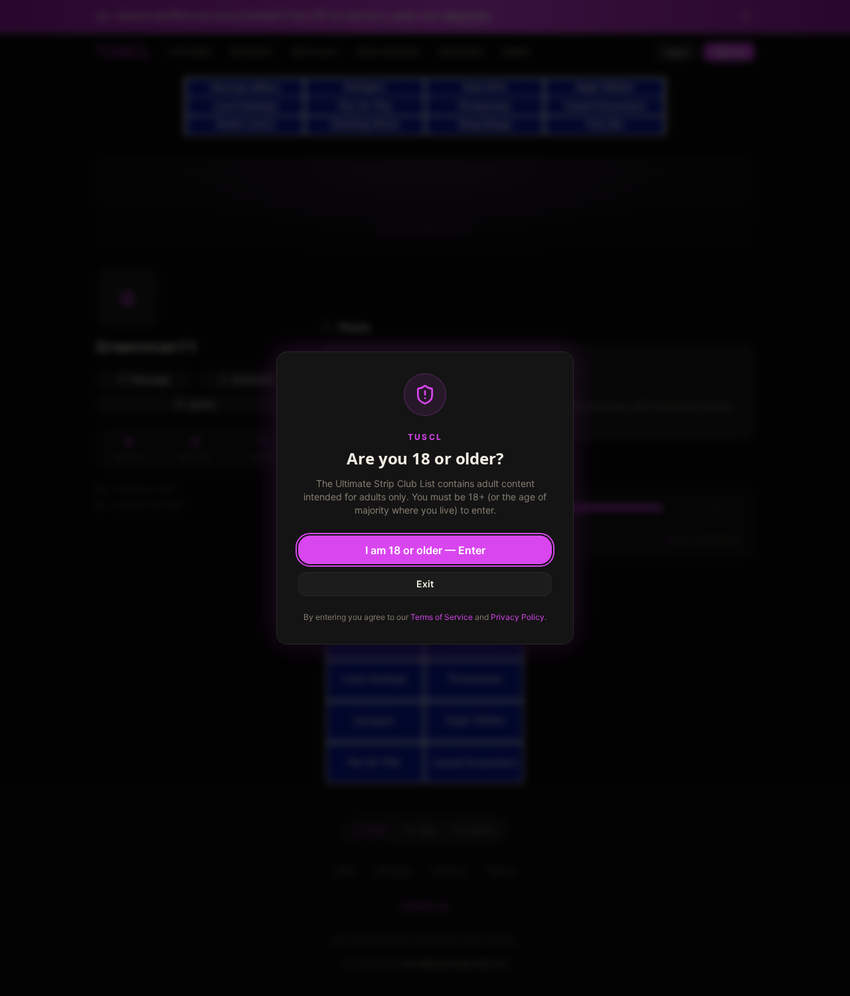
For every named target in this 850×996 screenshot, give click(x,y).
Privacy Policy (518, 617)
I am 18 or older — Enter (425, 550)
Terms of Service (441, 617)
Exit (425, 583)
